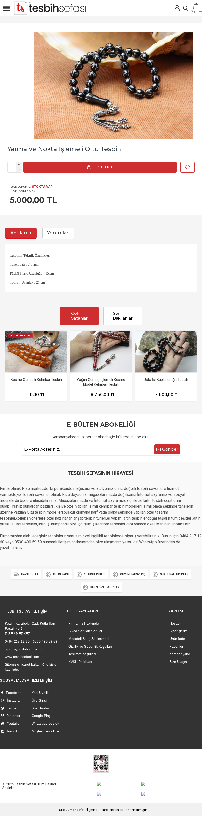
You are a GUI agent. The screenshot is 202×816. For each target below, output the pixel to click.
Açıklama (20, 233)
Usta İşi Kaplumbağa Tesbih (166, 379)
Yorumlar (57, 233)
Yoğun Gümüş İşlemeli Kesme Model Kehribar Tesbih (101, 382)
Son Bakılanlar (123, 316)
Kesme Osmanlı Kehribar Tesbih (36, 379)
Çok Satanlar (79, 316)
